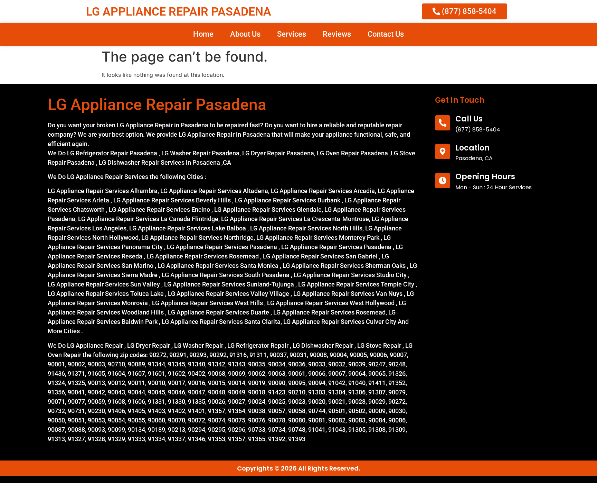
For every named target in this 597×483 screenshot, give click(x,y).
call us (469, 118)
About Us (245, 34)
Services (291, 34)
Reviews (337, 34)
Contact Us (386, 34)
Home (203, 34)
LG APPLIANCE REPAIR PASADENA (178, 11)
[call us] (442, 122)
